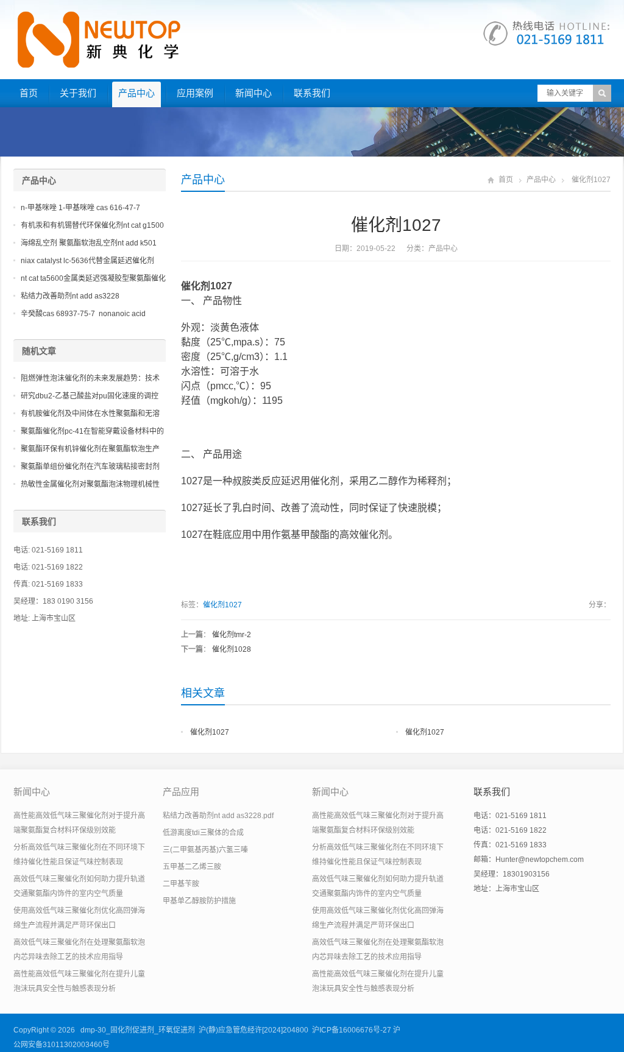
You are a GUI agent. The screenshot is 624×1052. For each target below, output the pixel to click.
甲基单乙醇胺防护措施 (199, 901)
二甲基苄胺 (181, 884)
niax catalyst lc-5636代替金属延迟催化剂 (87, 260)
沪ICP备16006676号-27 (351, 1030)
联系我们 (312, 93)
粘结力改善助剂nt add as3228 (70, 296)
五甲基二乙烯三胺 (192, 867)
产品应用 (181, 791)
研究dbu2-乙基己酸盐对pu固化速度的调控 (89, 396)
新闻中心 (253, 93)
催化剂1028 (231, 649)
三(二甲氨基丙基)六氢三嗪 (205, 849)
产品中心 (136, 93)
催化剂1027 (222, 605)
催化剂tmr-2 (231, 634)
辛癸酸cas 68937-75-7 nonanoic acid (83, 313)
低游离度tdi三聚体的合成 (203, 832)
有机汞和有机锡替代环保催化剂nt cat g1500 (92, 225)
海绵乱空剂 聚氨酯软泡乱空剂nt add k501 (89, 243)
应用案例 (195, 93)
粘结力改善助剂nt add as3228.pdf (218, 815)
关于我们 (78, 93)
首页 (29, 93)
